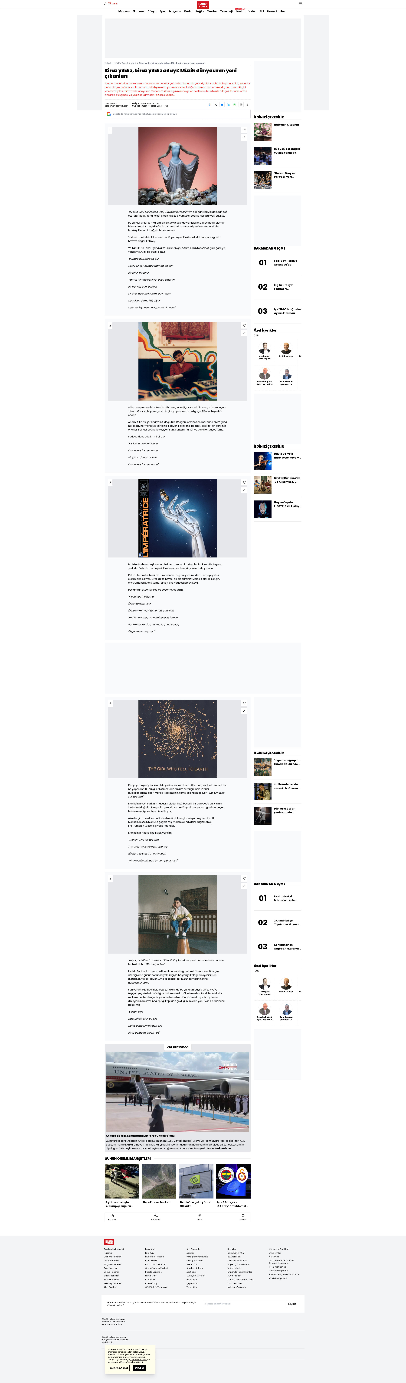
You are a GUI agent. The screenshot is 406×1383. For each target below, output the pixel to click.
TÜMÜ (256, 335)
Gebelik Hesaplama (278, 1270)
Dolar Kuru (150, 1249)
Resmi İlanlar (276, 11)
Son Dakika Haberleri (114, 1249)
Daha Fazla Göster (219, 1148)
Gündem (124, 11)
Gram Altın (192, 1279)
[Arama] (105, 4)
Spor (163, 11)
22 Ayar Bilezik (234, 1256)
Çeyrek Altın (192, 1283)
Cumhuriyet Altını (236, 1253)
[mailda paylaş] (241, 104)
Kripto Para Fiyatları (154, 1256)
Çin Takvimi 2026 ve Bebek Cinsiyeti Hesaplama (281, 1261)
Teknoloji (226, 11)
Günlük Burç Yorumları (156, 1287)
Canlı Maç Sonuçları (238, 1260)
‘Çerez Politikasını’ (138, 1359)
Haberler (109, 63)
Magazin (175, 11)
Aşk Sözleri (191, 1272)
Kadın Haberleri (111, 1279)
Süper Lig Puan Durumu (239, 1264)
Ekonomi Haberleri (112, 1256)
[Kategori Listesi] (300, 4)
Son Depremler (193, 1249)
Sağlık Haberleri (111, 1275)
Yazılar (212, 11)
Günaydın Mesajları (196, 1275)
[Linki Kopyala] (247, 104)
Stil (262, 11)
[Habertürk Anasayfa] (203, 4)
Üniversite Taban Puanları (240, 1272)
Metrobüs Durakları (237, 1287)
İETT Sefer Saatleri (277, 1267)
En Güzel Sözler (235, 1283)
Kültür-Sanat (121, 63)
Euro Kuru (149, 1253)
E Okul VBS (150, 1279)
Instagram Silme (195, 1260)
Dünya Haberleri (111, 1272)
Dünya (152, 11)
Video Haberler (235, 1268)
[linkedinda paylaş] (228, 104)
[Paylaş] (244, 130)
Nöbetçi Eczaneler (153, 1272)
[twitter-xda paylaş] (215, 104)
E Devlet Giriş (151, 1283)
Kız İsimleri (274, 1256)
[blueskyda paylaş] (222, 104)
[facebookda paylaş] (209, 104)
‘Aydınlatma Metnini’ (118, 1362)
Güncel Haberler (111, 1260)
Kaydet (292, 1303)
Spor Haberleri (110, 1268)
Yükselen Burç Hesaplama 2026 (284, 1274)
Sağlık (200, 11)
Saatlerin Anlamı (195, 1268)
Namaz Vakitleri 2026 (155, 1264)
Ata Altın (232, 1249)
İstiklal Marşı (151, 1275)
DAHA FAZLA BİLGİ (119, 1368)
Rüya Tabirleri (234, 1275)
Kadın (188, 11)
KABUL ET (139, 1368)
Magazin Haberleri (112, 1264)
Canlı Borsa (151, 1260)
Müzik (133, 63)
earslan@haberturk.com (116, 105)
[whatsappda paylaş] (234, 104)
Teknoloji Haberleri (112, 1283)
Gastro (240, 11)
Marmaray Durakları (278, 1249)
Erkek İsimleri (275, 1253)
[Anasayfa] (109, 1242)
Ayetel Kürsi (192, 1264)
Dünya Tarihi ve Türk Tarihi (240, 1279)
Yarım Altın (192, 1287)
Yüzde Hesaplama (278, 1278)
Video (252, 11)
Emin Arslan (110, 103)
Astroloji (190, 1253)
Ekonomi (138, 11)
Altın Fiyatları (110, 1287)
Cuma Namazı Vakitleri (156, 1268)
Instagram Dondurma (197, 1256)
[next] (249, 1187)
